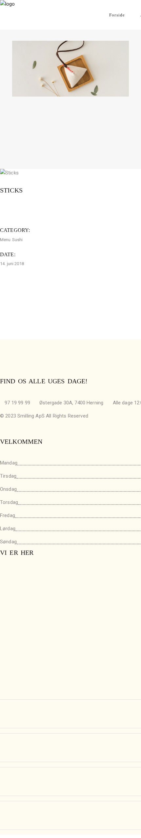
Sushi (17, 239)
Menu (5, 239)
